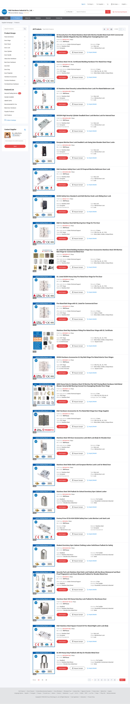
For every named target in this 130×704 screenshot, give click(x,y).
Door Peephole (8, 73)
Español (26, 693)
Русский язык (46, 693)
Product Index (95, 691)
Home (6, 18)
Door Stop (7, 69)
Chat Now (16, 135)
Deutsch (59, 693)
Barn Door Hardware (10, 62)
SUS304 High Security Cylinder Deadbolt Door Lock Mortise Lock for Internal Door (86, 115)
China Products (30, 691)
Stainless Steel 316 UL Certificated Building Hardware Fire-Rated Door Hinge (84, 62)
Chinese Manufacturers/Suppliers (44, 691)
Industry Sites (76, 691)
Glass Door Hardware (10, 58)
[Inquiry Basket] (108, 4)
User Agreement (75, 697)
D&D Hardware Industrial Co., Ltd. (20, 10)
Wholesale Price (67, 691)
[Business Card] (25, 129)
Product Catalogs (11, 120)
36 (42, 680)
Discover (48, 18)
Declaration (83, 697)
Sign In (83, 4)
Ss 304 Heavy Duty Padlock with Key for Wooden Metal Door (78, 653)
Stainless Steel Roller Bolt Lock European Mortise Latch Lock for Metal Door (84, 465)
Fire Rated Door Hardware (11, 84)
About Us (27, 18)
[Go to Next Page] (123, 29)
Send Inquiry (62, 52)
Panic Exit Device (9, 37)
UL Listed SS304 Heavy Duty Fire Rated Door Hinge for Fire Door (79, 277)
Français (39, 693)
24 (38, 680)
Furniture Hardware (9, 80)
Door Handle (7, 55)
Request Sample (78, 52)
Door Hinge (7, 40)
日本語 (81, 693)
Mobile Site (103, 691)
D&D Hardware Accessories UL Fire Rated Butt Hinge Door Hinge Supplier (83, 411)
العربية (71, 693)
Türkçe (96, 693)
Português (32, 693)
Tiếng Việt (102, 693)
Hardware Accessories (10, 77)
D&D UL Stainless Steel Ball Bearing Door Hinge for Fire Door (78, 223)
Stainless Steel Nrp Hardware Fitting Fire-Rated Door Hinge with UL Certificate (85, 330)
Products (17, 18)
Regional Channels (85, 691)
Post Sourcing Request (121, 12)
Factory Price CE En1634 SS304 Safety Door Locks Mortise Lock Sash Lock (83, 518)
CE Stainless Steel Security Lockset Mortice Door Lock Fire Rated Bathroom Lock (85, 88)
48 (46, 680)
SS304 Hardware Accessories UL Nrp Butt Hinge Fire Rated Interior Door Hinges (85, 357)
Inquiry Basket (93, 52)
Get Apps (115, 4)
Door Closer (7, 44)
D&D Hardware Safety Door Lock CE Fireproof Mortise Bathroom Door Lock (83, 169)
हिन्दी (86, 693)
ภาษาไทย (91, 693)
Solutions (38, 18)
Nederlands (65, 693)
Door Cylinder (8, 51)
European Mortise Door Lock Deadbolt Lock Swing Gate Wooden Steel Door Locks (86, 142)
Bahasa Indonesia (111, 693)
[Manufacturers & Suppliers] (13, 3)
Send (15, 146)
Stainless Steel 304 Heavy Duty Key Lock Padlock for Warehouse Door (81, 599)
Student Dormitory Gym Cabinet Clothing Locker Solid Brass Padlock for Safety (85, 545)
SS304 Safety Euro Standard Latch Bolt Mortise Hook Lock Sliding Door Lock (84, 196)
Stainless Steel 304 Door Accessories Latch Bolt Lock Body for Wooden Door (84, 438)
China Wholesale (58, 691)
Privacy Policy (91, 697)
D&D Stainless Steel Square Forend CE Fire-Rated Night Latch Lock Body (82, 626)
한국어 (76, 693)
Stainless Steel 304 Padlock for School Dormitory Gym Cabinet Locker (82, 491)
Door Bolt (7, 66)
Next (121, 680)
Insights (110, 691)
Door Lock (7, 48)
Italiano (53, 693)
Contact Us (59, 18)
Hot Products (21, 691)
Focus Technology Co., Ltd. (53, 697)
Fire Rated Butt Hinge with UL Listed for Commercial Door (77, 303)
